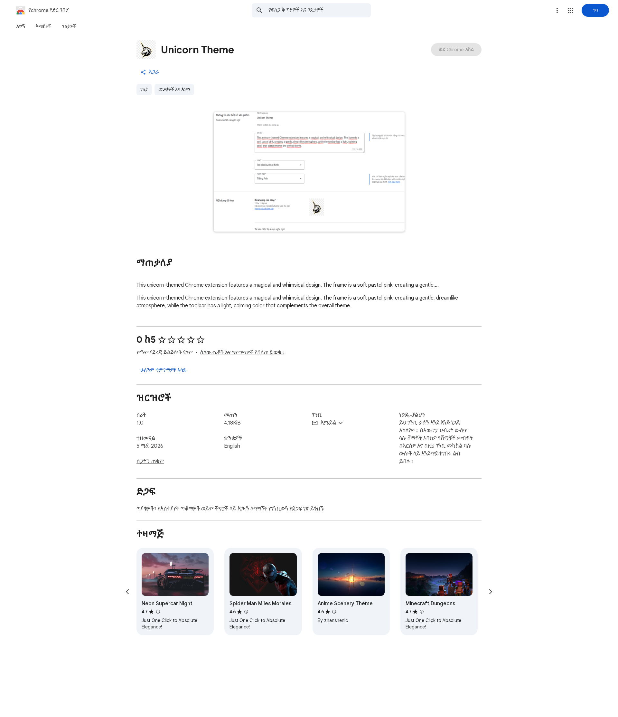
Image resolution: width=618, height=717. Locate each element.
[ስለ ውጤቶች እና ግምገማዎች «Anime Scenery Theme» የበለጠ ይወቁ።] (334, 611)
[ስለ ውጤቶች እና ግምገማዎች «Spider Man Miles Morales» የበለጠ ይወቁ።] (246, 611)
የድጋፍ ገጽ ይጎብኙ (307, 509)
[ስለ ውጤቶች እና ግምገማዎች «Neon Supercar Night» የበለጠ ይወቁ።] (157, 611)
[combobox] (319, 10)
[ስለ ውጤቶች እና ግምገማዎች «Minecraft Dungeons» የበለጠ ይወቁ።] (421, 611)
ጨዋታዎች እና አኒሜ (174, 89)
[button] (570, 10)
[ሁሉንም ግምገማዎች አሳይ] (163, 370)
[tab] (20, 26)
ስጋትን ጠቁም (150, 461)
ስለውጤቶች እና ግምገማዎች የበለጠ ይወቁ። (242, 352)
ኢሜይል (328, 423)
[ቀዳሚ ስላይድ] (127, 591)
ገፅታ (144, 89)
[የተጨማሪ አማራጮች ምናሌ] (557, 10)
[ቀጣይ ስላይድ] (490, 591)
